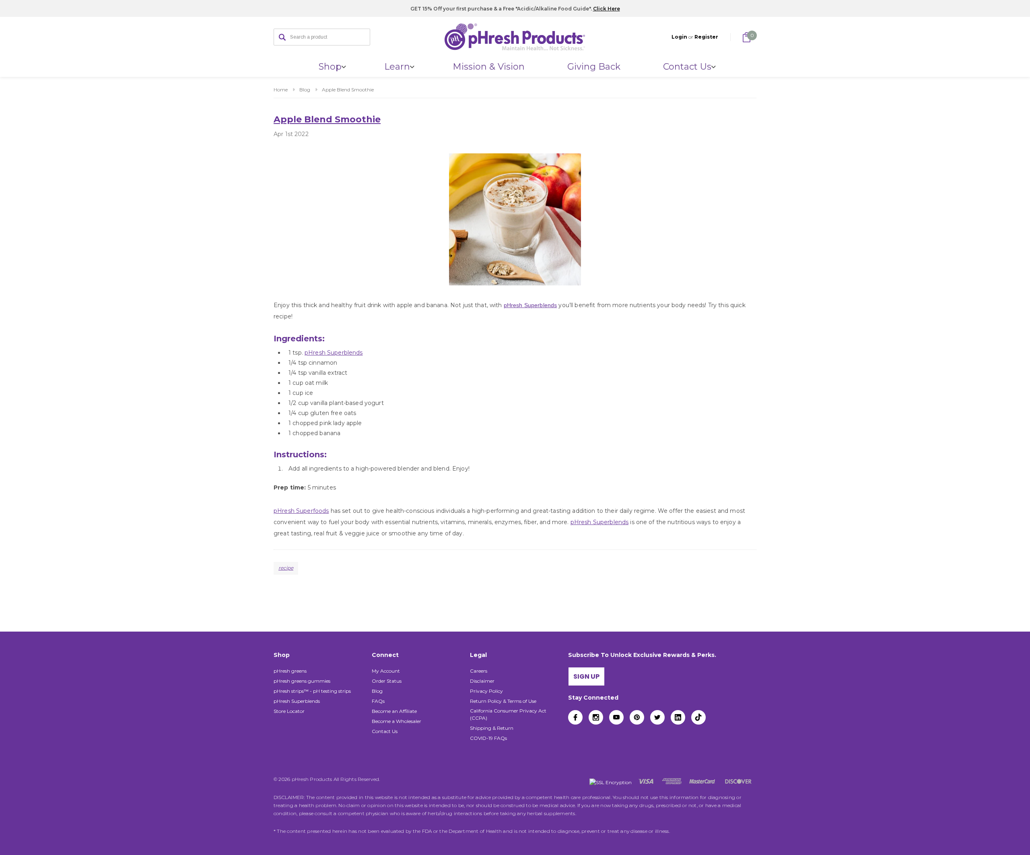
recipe (285, 568)
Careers (478, 671)
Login (679, 37)
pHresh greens (290, 671)
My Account (386, 671)
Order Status (387, 681)
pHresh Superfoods (301, 510)
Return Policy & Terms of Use (503, 701)
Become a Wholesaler (396, 721)
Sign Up (586, 676)
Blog (304, 90)
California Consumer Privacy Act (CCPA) (508, 714)
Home (281, 90)
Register (706, 37)
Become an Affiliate (394, 711)
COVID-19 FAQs (488, 738)
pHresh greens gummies (302, 681)
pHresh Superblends (530, 305)
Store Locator (289, 711)
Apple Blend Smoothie (348, 90)
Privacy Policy (486, 691)
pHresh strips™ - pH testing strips (312, 691)
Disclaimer (482, 681)
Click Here (606, 9)
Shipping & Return (491, 728)
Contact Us (385, 731)
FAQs (378, 701)
